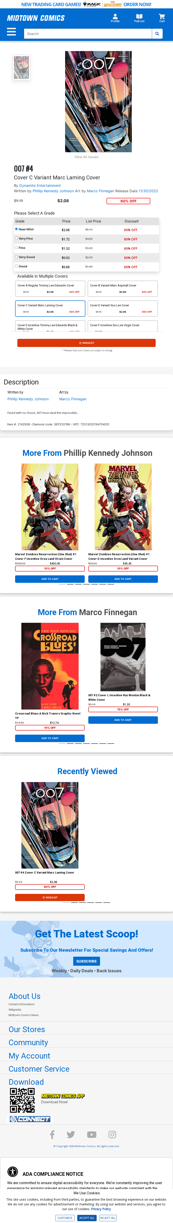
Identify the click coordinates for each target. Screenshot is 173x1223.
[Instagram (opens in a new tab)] (112, 1137)
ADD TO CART (50, 579)
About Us (25, 996)
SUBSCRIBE (86, 961)
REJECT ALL (108, 1218)
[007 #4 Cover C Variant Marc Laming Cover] (50, 825)
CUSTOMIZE (65, 1218)
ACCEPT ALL (87, 1218)
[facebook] (52, 1137)
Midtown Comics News (24, 1015)
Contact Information (21, 1004)
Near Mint (26, 229)
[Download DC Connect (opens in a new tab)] (88, 1119)
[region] (17, 512)
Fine (22, 248)
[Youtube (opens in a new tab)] (92, 1137)
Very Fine (26, 238)
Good (23, 266)
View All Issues (86, 157)
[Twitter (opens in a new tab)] (70, 1137)
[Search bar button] (157, 34)
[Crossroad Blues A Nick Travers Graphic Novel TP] (50, 666)
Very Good (27, 257)
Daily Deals (81, 970)
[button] (115, 19)
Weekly (59, 970)
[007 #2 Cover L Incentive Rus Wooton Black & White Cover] (123, 657)
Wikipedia (15, 1009)
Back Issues (109, 970)
